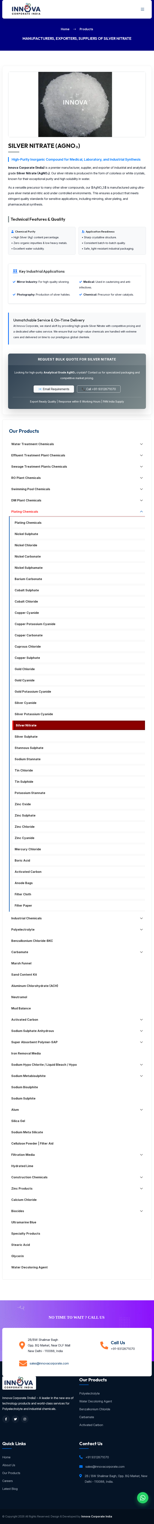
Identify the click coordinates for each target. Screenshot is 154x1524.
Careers (7, 1481)
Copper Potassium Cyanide (35, 624)
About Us (8, 1465)
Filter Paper (23, 905)
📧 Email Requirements (53, 389)
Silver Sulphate (26, 736)
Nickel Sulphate (26, 534)
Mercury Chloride (28, 849)
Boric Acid (22, 860)
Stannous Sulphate (29, 748)
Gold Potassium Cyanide (33, 691)
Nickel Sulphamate (29, 568)
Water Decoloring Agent (95, 1401)
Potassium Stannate (30, 793)
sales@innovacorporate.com (49, 1363)
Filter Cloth (23, 894)
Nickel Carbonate (28, 556)
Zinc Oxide (23, 804)
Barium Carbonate (28, 579)
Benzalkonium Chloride (94, 1409)
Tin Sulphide (24, 781)
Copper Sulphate (27, 658)
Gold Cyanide (25, 680)
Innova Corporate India (96, 1516)
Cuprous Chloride (28, 646)
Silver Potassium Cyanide (34, 714)
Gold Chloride (25, 669)
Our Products (11, 1473)
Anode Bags (24, 883)
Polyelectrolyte (89, 1393)
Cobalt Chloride (26, 601)
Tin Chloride (24, 770)
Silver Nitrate (26, 725)
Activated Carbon (28, 872)
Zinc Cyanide (24, 838)
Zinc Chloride (25, 827)
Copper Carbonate (29, 635)
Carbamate (86, 1417)
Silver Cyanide (25, 703)
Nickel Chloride (26, 545)
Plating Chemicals (28, 523)
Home (65, 29)
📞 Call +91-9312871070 (99, 389)
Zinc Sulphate (25, 815)
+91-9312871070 (123, 1349)
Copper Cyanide (27, 613)
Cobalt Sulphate (27, 590)
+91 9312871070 (97, 1457)
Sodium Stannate (28, 759)
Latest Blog (10, 1489)
